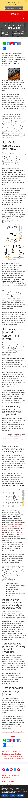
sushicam (13, 736)
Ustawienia (20, 795)
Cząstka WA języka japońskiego (14, 758)
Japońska (15, 31)
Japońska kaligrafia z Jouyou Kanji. (13, 732)
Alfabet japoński (7, 785)
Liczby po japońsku (8, 781)
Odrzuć (12, 795)
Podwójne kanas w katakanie (13, 756)
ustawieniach (11, 792)
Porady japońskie (16, 754)
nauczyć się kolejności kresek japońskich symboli (12, 526)
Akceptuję (5, 795)
